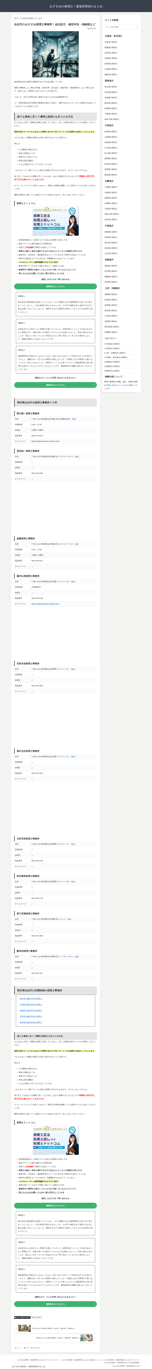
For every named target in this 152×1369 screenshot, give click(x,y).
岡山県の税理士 (111, 243)
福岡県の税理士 (111, 294)
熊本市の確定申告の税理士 (31, 999)
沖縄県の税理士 (111, 332)
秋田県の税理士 (111, 64)
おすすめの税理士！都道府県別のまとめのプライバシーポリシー (38, 1360)
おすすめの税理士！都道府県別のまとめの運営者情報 (121, 1362)
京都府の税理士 (111, 193)
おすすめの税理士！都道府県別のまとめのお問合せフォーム (81, 1360)
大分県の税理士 (111, 316)
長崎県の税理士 (111, 305)
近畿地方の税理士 (112, 366)
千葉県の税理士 (111, 114)
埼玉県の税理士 (111, 92)
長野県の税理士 (111, 169)
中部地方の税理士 (112, 348)
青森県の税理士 (111, 47)
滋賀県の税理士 (111, 198)
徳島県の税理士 (111, 266)
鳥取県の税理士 (111, 237)
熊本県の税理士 (37, 1317)
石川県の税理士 (111, 148)
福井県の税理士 (111, 142)
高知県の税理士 (111, 282)
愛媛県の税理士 (111, 277)
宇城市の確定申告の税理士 (31, 1005)
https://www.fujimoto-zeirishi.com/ (45, 604)
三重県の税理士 (111, 187)
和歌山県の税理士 (112, 214)
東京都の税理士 (111, 87)
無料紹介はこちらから (55, 286)
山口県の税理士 (111, 253)
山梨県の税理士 (111, 137)
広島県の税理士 (111, 248)
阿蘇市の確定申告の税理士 (31, 1011)
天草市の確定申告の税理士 (31, 1016)
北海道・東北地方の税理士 (116, 357)
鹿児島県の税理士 (112, 327)
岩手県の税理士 (111, 53)
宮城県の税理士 (111, 58)
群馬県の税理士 (111, 108)
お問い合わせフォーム (115, 385)
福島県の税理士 (111, 74)
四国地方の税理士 (112, 362)
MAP (74, 419)
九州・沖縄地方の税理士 (23, 1317)
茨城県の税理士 (111, 98)
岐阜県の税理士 (111, 164)
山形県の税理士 (111, 69)
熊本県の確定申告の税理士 (31, 1022)
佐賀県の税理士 (111, 300)
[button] (137, 27)
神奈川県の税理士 (112, 119)
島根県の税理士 (111, 232)
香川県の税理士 (111, 271)
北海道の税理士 (111, 42)
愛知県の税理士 (111, 175)
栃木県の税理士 (111, 103)
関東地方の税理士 (112, 371)
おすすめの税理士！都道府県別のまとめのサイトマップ (121, 1360)
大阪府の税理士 (111, 209)
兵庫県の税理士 (111, 203)
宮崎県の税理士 (111, 321)
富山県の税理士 (111, 153)
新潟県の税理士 (111, 132)
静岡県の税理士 (111, 158)
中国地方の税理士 (112, 344)
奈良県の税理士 (111, 220)
